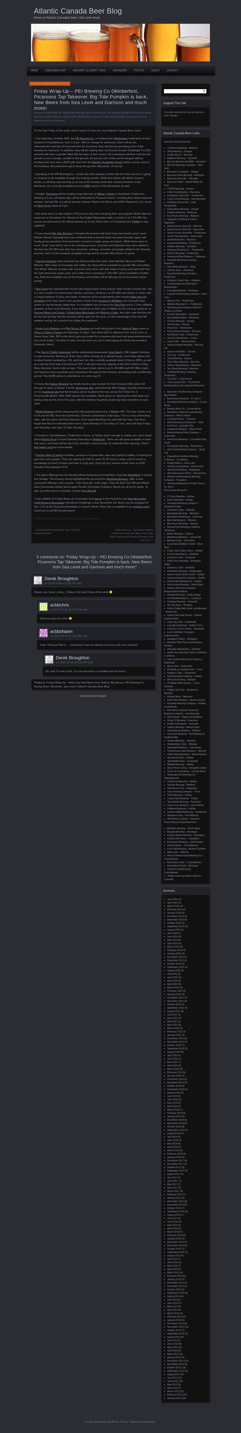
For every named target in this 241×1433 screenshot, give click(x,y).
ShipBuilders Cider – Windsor (182, 744)
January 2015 (174, 1279)
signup (98, 498)
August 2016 (173, 1215)
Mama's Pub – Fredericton (180, 300)
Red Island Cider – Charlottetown (184, 862)
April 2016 (172, 1228)
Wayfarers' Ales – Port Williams (183, 815)
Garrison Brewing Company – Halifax (186, 578)
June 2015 (172, 1262)
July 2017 (172, 1177)
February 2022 (174, 991)
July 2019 (172, 1096)
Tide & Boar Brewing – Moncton (183, 361)
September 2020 (175, 1048)
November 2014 (175, 1286)
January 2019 (174, 1116)
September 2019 (175, 1089)
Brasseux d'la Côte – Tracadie (182, 178)
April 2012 (172, 1388)
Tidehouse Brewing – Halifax (182, 781)
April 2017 (172, 1187)
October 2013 (174, 1330)
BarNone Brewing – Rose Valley (183, 828)
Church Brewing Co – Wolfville (182, 554)
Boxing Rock (49, 439)
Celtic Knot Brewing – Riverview (183, 192)
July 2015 (172, 1259)
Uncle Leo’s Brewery (47, 328)
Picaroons (52, 193)
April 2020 (172, 1065)
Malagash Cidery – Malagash (182, 639)
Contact (172, 70)
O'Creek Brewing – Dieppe (180, 321)
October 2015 (174, 1248)
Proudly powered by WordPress (102, 1421)
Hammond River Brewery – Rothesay (186, 256)
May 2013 (172, 1347)
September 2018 (175, 1130)
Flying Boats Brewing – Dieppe (183, 209)
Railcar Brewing (127, 116)
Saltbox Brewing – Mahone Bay (183, 727)
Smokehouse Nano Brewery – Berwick (187, 751)
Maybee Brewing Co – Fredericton (184, 304)
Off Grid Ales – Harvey (178, 324)
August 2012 (173, 1374)
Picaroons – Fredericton (179, 328)
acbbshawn (47, 83)
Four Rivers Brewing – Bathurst (183, 216)
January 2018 (174, 1157)
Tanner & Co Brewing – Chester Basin (186, 771)
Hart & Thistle (69, 116)
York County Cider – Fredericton (183, 382)
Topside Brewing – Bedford (181, 785)
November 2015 (175, 1245)
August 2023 (173, 929)
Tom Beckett (89, 490)
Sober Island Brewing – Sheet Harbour (187, 754)
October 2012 (174, 1367)
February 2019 (174, 1113)
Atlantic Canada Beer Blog (78, 11)
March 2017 (173, 1191)
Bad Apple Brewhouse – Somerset (184, 516)
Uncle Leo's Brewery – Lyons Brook (185, 805)
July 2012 (172, 1377)
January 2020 (174, 1075)
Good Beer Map (55, 70)
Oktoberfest (120, 138)
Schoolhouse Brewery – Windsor (184, 730)
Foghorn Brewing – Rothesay (182, 212)
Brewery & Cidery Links (89, 70)
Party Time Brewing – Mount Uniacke (186, 700)
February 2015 (174, 1276)
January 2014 (174, 1320)
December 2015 (175, 1242)
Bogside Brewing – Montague (182, 831)
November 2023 (175, 919)
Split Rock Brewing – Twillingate (183, 469)
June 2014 (172, 1303)
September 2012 (175, 1371)
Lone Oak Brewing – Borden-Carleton (186, 848)
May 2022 (172, 980)
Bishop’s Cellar (109, 312)
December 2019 (175, 1079)
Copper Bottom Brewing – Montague (185, 835)
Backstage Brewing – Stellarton (183, 513)
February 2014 (174, 1316)
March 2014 (173, 1313)
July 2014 (172, 1299)
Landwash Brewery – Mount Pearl (184, 429)
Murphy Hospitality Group (107, 162)
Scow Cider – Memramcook (181, 341)
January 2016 (174, 1238)
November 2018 (175, 1123)
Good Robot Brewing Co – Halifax (184, 581)
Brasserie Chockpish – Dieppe (182, 171)
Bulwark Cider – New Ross (181, 540)
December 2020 (175, 1038)
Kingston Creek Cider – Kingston (184, 280)
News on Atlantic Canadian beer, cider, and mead (67, 17)
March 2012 (173, 1391)
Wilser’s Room (105, 193)
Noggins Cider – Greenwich (181, 673)
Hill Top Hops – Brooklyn (179, 605)
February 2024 (174, 909)
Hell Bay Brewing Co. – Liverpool (184, 598)
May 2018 (172, 1143)
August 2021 (173, 1011)
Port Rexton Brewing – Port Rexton (185, 446)
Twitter (136, 221)
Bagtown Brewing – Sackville (182, 158)
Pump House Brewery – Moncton (184, 331)
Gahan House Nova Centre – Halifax (186, 574)
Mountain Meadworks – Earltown (184, 649)
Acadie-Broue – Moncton (180, 154)
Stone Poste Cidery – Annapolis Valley (186, 768)
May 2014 (172, 1306)
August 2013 (173, 1337)
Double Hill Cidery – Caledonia (183, 838)
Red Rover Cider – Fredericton (183, 334)
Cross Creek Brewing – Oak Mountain (186, 199)
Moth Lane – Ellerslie (178, 852)
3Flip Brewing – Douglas (179, 151)
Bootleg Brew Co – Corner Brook (184, 408)
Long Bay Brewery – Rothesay (182, 290)
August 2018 (173, 1133)
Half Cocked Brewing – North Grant (185, 584)
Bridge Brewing (45, 411)
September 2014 (175, 1293)
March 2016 (173, 1232)
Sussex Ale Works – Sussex (181, 351)
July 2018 (172, 1137)
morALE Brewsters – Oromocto (183, 314)
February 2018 (174, 1153)
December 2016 (175, 1201)
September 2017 (175, 1170)
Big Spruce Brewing (91, 112)
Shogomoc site (84, 387)
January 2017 (174, 1198)
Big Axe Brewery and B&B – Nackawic (186, 161)
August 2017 (173, 1174)
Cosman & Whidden (110, 300)
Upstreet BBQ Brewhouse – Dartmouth (187, 812)
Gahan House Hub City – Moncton (184, 226)
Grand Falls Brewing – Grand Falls (184, 236)
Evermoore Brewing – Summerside (185, 842)
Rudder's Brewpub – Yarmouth (182, 723)
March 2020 (173, 1069)
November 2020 (175, 1041)
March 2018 (173, 1150)
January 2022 (174, 994)
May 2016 (172, 1225)
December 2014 (175, 1282)
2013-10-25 (63, 83)
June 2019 (172, 1099)
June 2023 (172, 936)
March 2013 (173, 1354)
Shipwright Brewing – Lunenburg (184, 747)
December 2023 (175, 916)
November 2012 (175, 1364)
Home (34, 70)
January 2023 (174, 953)
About (155, 70)
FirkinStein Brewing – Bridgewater (184, 571)
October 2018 (174, 1126)
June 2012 (172, 1381)
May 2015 (172, 1265)
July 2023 (172, 933)
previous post (141, 506)
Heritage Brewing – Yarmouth (182, 601)
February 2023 (174, 950)
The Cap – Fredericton (178, 355)
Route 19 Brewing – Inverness (182, 720)
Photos (139, 70)
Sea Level (42, 288)
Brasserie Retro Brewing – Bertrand (185, 175)
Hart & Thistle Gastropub (56, 352)
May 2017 (172, 1184)
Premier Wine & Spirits (49, 455)
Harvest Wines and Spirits (49, 312)
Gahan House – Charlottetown (182, 845)
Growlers (120, 70)
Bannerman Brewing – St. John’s (184, 398)
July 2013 (172, 1340)
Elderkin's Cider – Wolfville (180, 567)
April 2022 (172, 984)
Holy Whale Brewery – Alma (181, 266)
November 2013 (175, 1327)
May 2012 (172, 1384)
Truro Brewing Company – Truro (183, 791)
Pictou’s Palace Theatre (48, 332)
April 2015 (172, 1269)
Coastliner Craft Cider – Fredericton (185, 195)
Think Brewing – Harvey (179, 358)
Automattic (149, 1421)
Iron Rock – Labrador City (180, 425)
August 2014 (173, 1296)
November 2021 (175, 1001)
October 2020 (174, 1045)
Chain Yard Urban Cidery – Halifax (185, 550)
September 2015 (175, 1252)
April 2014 (172, 1310)
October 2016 (174, 1208)
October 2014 (174, 1289)
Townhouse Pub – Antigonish (182, 788)
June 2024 (172, 899)
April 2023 (172, 943)
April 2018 (172, 1147)
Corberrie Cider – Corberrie (181, 557)
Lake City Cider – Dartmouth (181, 622)
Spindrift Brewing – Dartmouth (182, 761)
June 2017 (172, 1181)
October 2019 (174, 1086)
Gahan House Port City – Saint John (185, 229)
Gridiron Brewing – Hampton (181, 246)
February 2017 (174, 1194)
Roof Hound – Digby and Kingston (184, 717)
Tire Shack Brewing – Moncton (182, 368)
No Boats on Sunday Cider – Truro (184, 669)
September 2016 (175, 1211)
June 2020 (172, 1058)
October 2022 (174, 963)
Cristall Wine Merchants (80, 312)
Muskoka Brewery (117, 478)
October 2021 (174, 1004)
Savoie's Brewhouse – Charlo (182, 338)
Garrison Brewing (53, 116)
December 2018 (175, 1120)
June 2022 (172, 977)
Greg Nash (114, 352)
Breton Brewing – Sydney (180, 533)
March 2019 (173, 1109)
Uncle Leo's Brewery (54, 120)
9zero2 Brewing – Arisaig (180, 499)
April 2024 (172, 902)
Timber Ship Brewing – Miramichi (184, 365)
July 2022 (172, 974)
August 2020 (173, 1052)
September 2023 (175, 926)
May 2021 (172, 1021)
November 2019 (175, 1082)
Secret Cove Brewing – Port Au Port (185, 466)
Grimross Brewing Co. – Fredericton (185, 249)
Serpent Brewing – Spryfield (181, 740)
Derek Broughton (61, 578)
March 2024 (173, 906)
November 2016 (175, 1204)
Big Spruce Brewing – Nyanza (182, 523)
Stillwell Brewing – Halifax (180, 764)
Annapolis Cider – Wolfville (181, 510)
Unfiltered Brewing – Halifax (181, 808)
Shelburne (99, 439)
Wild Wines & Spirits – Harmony (183, 818)
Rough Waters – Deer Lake (181, 463)
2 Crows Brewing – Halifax (180, 496)
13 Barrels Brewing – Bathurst (182, 148)
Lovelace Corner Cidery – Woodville (185, 628)
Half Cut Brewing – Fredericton (183, 253)
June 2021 (172, 1018)
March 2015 (173, 1272)
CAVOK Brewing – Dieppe (180, 188)
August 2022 (173, 970)
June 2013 (172, 1344)
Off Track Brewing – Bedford (181, 679)
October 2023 (174, 923)
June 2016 (172, 1221)
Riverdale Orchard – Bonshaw (182, 865)
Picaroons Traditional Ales (104, 116)
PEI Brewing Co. (85, 138)
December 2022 (175, 957)
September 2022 (175, 967)
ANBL (87, 185)
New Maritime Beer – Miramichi (183, 317)
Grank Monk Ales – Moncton (181, 239)
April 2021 (172, 1025)
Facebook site (50, 391)
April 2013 (172, 1350)
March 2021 (173, 1028)
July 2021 (172, 1014)
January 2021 (174, 1035)
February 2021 (174, 1031)
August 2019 (173, 1092)
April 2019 (172, 1106)
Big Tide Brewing (111, 112)
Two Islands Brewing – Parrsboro (184, 801)
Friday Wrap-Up (53, 112)
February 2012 (174, 1394)
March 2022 (173, 987)
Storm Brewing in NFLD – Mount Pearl (186, 473)
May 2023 (172, 940)
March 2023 (173, 946)
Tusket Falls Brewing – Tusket (182, 798)
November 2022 (175, 960)
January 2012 (174, 1398)
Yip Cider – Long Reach (179, 378)
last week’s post (43, 447)
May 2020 (172, 1062)
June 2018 (172, 1140)
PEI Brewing (84, 116)
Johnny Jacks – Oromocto (180, 270)
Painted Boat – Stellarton (180, 696)
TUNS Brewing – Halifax (179, 795)
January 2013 (174, 1357)
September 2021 (175, 1008)
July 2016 (172, 1218)
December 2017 (175, 1160)
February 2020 (174, 1072)
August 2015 (173, 1255)
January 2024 (174, 913)
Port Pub (120, 304)
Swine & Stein (130, 328)
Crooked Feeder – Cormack (181, 419)
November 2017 (175, 1164)
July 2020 (172, 1055)
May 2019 (172, 1103)
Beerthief (75, 112)
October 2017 (174, 1167)
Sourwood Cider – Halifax (180, 757)
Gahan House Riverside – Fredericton (186, 233)
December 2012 (175, 1360)
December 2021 (175, 997)
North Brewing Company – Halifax (184, 676)
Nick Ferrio (44, 205)
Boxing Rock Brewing (132, 112)
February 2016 (174, 1235)
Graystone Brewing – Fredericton (184, 243)
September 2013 (175, 1333)
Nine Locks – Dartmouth (179, 666)
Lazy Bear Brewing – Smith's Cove (184, 625)
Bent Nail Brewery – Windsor (182, 520)
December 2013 (175, 1323)
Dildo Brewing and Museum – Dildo (185, 422)
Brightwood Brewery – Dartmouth (184, 537)
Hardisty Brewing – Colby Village (184, 594)
